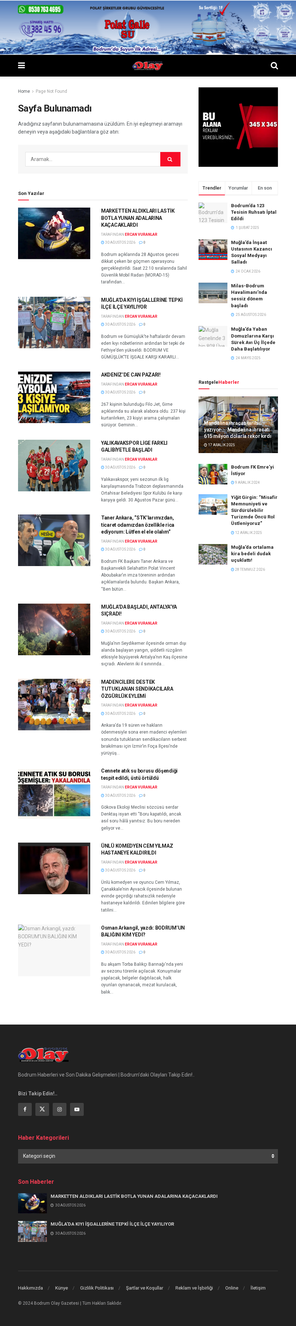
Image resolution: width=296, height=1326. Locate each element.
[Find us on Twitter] (42, 1109)
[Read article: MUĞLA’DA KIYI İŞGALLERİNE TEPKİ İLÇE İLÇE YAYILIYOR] (54, 322)
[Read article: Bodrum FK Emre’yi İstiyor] (213, 474)
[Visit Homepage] (148, 66)
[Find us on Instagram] (59, 1109)
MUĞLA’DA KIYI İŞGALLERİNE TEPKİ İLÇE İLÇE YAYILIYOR (112, 1224)
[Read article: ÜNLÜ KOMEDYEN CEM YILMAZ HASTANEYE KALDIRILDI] (54, 868)
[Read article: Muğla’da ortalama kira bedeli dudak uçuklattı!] (213, 554)
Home (24, 91)
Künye (61, 1288)
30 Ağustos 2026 (119, 242)
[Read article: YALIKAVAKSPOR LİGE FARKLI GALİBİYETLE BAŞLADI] (54, 465)
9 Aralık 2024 (247, 482)
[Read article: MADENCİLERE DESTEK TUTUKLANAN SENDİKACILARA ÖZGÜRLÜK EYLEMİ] (54, 704)
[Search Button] (274, 66)
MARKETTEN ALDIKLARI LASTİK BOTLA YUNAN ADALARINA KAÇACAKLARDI (138, 218)
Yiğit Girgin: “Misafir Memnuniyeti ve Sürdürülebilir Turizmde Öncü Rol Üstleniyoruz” (254, 510)
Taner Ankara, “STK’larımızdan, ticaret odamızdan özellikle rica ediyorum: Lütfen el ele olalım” (137, 525)
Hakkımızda (30, 1288)
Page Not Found (51, 91)
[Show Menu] (21, 66)
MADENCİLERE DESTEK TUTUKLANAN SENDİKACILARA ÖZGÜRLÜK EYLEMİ (137, 689)
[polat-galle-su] (148, 27)
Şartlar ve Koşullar (144, 1288)
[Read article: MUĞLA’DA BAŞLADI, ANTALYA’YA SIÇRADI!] (54, 629)
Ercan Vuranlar (141, 234)
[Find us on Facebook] (25, 1109)
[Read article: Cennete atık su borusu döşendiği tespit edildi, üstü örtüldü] (54, 793)
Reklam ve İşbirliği (194, 1288)
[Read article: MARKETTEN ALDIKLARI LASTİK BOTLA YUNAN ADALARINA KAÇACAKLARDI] (54, 233)
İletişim (258, 1288)
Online (231, 1288)
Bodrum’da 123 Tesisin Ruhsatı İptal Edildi (254, 212)
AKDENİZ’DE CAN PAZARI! (131, 375)
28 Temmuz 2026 (249, 569)
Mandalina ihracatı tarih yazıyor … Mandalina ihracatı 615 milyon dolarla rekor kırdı (237, 429)
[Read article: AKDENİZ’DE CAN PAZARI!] (54, 397)
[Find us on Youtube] (77, 1109)
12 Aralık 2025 (248, 533)
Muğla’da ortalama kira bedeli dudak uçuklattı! (252, 553)
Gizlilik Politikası (97, 1288)
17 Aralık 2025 (221, 445)
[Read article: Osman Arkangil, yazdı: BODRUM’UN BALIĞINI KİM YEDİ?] (54, 950)
